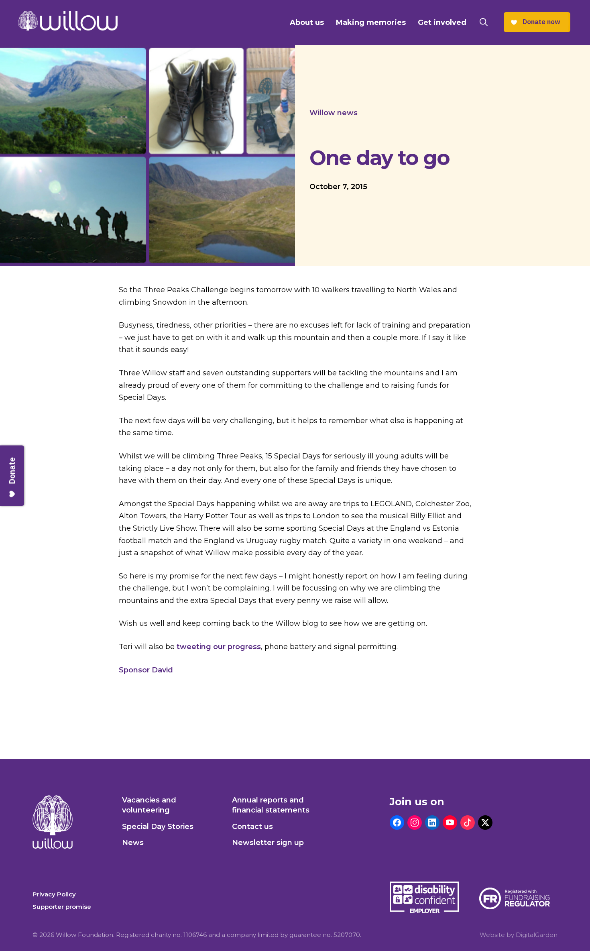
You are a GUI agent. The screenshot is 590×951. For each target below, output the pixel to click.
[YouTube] (450, 822)
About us (307, 22)
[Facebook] (397, 822)
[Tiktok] (467, 822)
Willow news (333, 112)
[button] (484, 22)
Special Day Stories (157, 826)
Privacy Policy (54, 894)
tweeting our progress (219, 646)
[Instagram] (414, 822)
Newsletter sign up (268, 842)
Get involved (442, 22)
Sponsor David (146, 670)
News (133, 842)
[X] (485, 822)
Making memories (371, 22)
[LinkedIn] (432, 822)
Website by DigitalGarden (518, 935)
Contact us (252, 826)
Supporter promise (62, 906)
